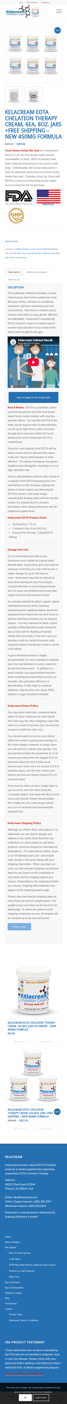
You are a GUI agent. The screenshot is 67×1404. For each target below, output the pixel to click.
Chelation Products (22, 249)
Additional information (37, 272)
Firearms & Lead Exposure (21, 1271)
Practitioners (11, 1303)
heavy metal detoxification (31, 253)
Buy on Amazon (12, 1282)
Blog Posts (14, 1277)
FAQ (7, 1298)
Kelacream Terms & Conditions (23, 1320)
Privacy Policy (16, 1314)
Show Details (47, 1042)
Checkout (45, 2)
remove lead (21, 257)
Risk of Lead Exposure (20, 1253)
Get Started (10, 1247)
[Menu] (57, 11)
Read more (21, 1042)
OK (25, 1397)
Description (14, 272)
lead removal (10, 257)
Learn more (41, 1397)
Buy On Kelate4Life (14, 1288)
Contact (8, 1309)
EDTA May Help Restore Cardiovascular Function (32, 1265)
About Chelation (12, 1242)
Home (8, 1237)
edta (18, 253)
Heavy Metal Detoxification (47, 249)
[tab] (14, 272)
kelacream (47, 253)
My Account (32, 2)
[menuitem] (21, 2)
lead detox (56, 253)
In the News (14, 1259)
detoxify (13, 253)
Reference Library (13, 1293)
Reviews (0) (14, 279)
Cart (21, 2)
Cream (33, 249)
